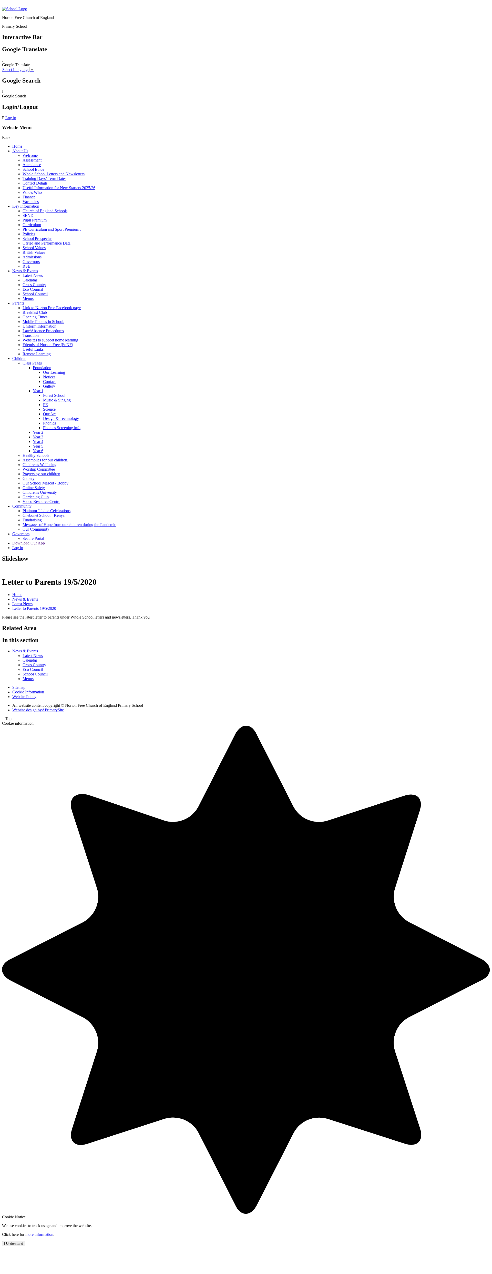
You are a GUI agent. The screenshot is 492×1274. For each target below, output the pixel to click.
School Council (35, 294)
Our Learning (54, 372)
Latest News (33, 275)
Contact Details (35, 183)
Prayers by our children (41, 474)
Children (19, 358)
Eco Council (33, 289)
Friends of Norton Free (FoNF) (48, 344)
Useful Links (33, 349)
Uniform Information (39, 326)
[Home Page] (14, 9)
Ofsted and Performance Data (46, 243)
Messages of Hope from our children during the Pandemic (69, 524)
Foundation (42, 368)
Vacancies (31, 201)
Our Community (36, 529)
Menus (28, 298)
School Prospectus (37, 238)
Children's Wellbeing (39, 464)
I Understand (13, 1244)
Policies (29, 234)
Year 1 (38, 391)
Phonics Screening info (61, 428)
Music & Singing (57, 400)
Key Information (25, 206)
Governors (31, 261)
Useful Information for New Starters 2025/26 (59, 188)
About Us (20, 151)
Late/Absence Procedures (43, 331)
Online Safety (34, 488)
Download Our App (28, 543)
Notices (49, 377)
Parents (18, 303)
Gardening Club (36, 497)
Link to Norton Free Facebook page (52, 308)
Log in (10, 118)
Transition (31, 335)
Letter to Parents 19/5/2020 (34, 608)
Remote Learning (37, 354)
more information (39, 1234)
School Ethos (33, 169)
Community (22, 506)
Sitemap (18, 687)
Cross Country (34, 284)
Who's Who (32, 192)
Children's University (40, 492)
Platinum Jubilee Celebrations (46, 511)
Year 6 (38, 451)
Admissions (32, 257)
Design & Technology (61, 418)
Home (17, 146)
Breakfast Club (35, 312)
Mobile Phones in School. (43, 321)
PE (45, 404)
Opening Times (35, 317)
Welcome (30, 155)
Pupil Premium (35, 220)
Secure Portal (33, 538)
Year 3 (38, 437)
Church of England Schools (45, 211)
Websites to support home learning (50, 340)
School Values (34, 248)
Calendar (30, 280)
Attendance (32, 165)
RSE (26, 266)
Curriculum (32, 225)
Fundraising (32, 520)
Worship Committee (39, 469)
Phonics (49, 423)
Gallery (49, 386)
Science (49, 409)
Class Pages (32, 363)
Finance (29, 197)
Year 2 (38, 432)
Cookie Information (28, 692)
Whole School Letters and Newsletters (54, 174)
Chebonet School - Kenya (44, 515)
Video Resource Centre (41, 501)
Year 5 (38, 446)
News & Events (25, 271)
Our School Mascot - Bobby (45, 483)
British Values (34, 252)
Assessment (32, 160)
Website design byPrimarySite (38, 710)
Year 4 (38, 441)
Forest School (54, 395)
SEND (28, 215)
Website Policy (24, 696)
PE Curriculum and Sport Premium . (52, 229)
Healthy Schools (36, 455)
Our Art (49, 414)
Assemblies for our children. (45, 460)
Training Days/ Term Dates (44, 178)
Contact (49, 381)
